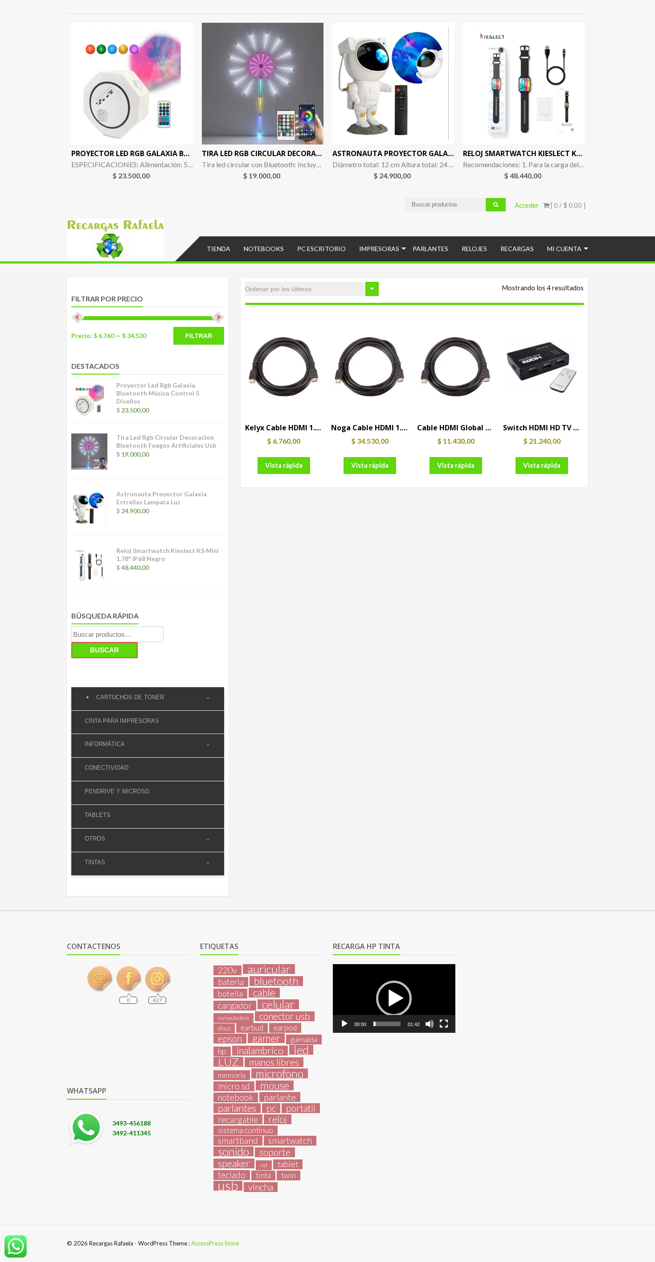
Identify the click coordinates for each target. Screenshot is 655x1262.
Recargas (517, 248)
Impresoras (379, 248)
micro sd (234, 1086)
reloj (277, 1119)
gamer (266, 1038)
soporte (275, 1152)
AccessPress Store (215, 1243)
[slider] (386, 1024)
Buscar (104, 650)
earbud (252, 1027)
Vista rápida (284, 465)
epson (230, 1038)
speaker (234, 1163)
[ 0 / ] (567, 205)
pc (271, 1108)
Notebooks (264, 248)
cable (264, 993)
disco (224, 1028)
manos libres (274, 1062)
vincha (260, 1187)
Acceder (527, 205)
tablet (288, 1164)
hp (222, 1051)
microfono (279, 1073)
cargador (235, 1005)
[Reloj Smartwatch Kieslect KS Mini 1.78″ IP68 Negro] (524, 83)
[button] (394, 998)
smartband (238, 1141)
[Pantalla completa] (443, 1023)
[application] (394, 998)
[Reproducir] (344, 1023)
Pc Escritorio (321, 248)
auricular (269, 969)
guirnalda (304, 1039)
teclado (232, 1175)
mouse (274, 1085)
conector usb (284, 1016)
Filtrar (198, 335)
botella (230, 993)
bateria (231, 982)
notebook (236, 1097)
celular (278, 1004)
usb (228, 1186)
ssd (263, 1165)
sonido (233, 1151)
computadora (233, 1018)
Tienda (218, 248)
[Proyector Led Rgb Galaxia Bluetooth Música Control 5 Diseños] (132, 83)
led (301, 1050)
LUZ (228, 1062)
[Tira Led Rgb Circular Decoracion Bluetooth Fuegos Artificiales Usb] (262, 83)
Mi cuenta (564, 248)
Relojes (474, 248)
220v (227, 970)
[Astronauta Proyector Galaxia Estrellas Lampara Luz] (393, 83)
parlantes (237, 1108)
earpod (285, 1027)
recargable (238, 1119)
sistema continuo (245, 1130)
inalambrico (260, 1051)
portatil (300, 1108)
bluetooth (276, 981)
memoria (232, 1075)
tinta (263, 1175)
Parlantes (430, 248)
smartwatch (290, 1141)
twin (288, 1175)
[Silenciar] (429, 1023)
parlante (280, 1097)
